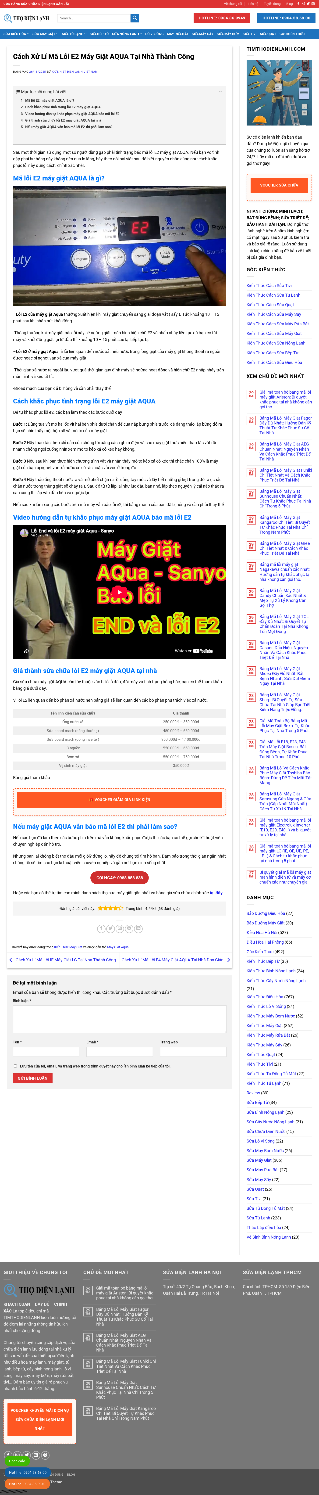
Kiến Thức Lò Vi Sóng (266, 1006)
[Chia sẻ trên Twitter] (110, 929)
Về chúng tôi (233, 4)
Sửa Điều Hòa (15, 34)
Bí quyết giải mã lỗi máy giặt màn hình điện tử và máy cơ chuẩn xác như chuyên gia (285, 877)
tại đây (216, 893)
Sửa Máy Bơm (228, 34)
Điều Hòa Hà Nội (262, 932)
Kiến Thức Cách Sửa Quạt (270, 304)
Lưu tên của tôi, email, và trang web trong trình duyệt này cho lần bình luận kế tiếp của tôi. (95, 1066)
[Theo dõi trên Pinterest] (45, 1455)
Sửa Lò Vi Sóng (261, 1141)
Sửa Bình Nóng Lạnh (265, 1112)
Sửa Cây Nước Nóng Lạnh (270, 1122)
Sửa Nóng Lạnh (125, 34)
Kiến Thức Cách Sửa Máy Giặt (274, 333)
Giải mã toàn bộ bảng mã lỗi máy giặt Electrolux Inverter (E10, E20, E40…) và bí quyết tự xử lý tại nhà (285, 827)
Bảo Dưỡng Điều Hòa (266, 913)
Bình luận (22, 1001)
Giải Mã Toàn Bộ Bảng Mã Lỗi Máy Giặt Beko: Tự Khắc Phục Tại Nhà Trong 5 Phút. (284, 726)
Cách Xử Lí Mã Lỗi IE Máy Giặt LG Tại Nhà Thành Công (65, 960)
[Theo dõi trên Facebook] (298, 4)
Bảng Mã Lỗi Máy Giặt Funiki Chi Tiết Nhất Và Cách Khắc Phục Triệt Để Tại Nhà (285, 475)
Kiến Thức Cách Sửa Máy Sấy (274, 314)
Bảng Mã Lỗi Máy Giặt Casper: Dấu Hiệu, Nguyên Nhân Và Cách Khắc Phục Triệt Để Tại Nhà (283, 650)
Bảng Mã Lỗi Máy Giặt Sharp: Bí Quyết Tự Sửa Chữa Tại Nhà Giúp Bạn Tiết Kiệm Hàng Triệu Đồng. (285, 702)
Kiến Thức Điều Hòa (265, 997)
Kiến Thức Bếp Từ (263, 961)
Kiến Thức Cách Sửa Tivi (269, 285)
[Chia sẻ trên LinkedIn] (138, 929)
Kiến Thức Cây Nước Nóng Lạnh (276, 980)
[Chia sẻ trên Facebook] (101, 929)
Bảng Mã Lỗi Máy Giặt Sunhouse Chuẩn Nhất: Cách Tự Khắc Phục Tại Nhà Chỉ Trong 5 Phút (285, 498)
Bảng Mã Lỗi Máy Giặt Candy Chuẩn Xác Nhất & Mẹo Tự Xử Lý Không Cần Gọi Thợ (282, 598)
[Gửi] (135, 18)
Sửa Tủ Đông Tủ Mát (266, 1208)
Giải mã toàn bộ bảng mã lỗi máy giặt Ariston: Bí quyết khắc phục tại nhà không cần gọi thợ (285, 399)
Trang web (169, 1042)
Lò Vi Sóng (154, 34)
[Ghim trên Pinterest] (129, 929)
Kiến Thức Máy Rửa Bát (268, 1035)
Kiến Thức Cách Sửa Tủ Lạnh (273, 295)
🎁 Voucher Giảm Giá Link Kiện (119, 800)
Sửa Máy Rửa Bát (263, 1170)
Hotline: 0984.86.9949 (27, 1484)
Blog (289, 4)
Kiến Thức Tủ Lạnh (264, 1083)
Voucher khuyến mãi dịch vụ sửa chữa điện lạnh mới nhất (40, 1419)
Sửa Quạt (268, 34)
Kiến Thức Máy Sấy (264, 1045)
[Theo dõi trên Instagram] (303, 4)
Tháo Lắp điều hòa (264, 1227)
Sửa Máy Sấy (202, 34)
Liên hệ (253, 4)
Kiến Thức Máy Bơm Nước (271, 1016)
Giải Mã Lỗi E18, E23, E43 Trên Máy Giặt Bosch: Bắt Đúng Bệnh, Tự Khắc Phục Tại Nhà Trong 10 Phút (283, 749)
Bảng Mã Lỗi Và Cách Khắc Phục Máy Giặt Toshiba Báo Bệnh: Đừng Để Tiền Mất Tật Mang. (285, 775)
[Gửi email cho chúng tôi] (313, 4)
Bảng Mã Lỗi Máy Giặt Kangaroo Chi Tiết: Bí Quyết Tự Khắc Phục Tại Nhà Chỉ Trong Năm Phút (284, 525)
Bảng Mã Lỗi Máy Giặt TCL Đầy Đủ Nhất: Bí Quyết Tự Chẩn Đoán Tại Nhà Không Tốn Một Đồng (284, 624)
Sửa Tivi (249, 34)
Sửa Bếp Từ (99, 34)
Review (253, 1093)
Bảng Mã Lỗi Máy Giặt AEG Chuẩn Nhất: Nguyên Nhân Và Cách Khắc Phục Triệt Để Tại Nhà (285, 451)
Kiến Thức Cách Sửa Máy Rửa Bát (278, 324)
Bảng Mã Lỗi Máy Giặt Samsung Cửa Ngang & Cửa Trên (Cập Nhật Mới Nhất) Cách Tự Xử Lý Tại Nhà (285, 801)
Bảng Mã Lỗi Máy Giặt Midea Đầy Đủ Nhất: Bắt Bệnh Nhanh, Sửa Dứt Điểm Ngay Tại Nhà (284, 676)
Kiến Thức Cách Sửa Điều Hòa (274, 362)
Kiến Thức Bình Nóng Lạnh (271, 971)
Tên (17, 1042)
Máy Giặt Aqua (118, 947)
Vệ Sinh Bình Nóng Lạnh (269, 1237)
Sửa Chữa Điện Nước (266, 1131)
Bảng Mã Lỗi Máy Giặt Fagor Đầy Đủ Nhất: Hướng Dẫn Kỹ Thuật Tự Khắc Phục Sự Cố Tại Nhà (285, 425)
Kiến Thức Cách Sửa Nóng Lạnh (276, 343)
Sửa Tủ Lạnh (72, 34)
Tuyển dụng (272, 4)
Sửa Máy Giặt (43, 34)
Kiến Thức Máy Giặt (68, 947)
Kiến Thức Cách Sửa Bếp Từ (272, 353)
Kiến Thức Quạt (261, 1054)
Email (92, 1042)
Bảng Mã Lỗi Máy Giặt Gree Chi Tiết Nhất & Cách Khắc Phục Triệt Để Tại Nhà (284, 548)
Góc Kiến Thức (292, 34)
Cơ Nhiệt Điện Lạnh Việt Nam (75, 71)
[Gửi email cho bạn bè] (120, 929)
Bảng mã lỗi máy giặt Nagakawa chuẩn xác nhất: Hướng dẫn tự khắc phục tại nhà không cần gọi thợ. (284, 572)
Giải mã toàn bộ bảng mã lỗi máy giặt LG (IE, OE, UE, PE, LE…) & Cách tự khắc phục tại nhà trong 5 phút (285, 853)
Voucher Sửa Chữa (279, 185)
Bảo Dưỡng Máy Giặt (266, 923)
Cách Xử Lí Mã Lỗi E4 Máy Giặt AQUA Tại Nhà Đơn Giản (173, 960)
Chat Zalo (17, 1461)
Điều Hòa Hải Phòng (265, 942)
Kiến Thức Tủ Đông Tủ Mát (271, 1073)
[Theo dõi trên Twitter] (308, 4)
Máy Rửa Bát (177, 34)
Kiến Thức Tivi (260, 1064)
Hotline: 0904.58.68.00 (27, 1472)
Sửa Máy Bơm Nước (265, 1150)
